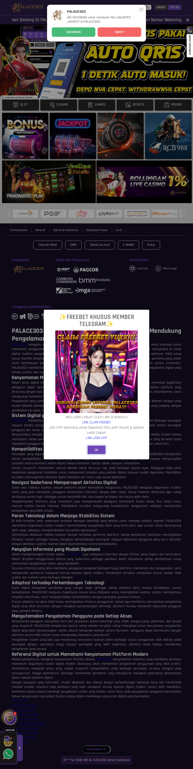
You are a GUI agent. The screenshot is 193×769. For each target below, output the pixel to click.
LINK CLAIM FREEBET (96, 422)
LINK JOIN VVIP (96, 437)
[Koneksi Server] (10, 718)
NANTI (119, 32)
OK (96, 450)
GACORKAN (73, 32)
